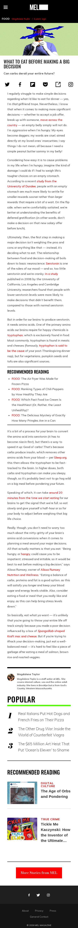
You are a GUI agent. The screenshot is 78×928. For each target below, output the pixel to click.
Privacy (39, 910)
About (25, 910)
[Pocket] (45, 84)
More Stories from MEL (39, 872)
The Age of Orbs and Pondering (56, 794)
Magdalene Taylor (21, 18)
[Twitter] (7, 84)
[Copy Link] (58, 84)
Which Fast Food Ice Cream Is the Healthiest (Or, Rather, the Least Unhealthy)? (36, 405)
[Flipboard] (32, 84)
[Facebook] (20, 84)
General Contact (39, 916)
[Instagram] (70, 84)
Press (53, 910)
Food (6, 18)
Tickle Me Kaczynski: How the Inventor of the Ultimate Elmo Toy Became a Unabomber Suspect (55, 832)
